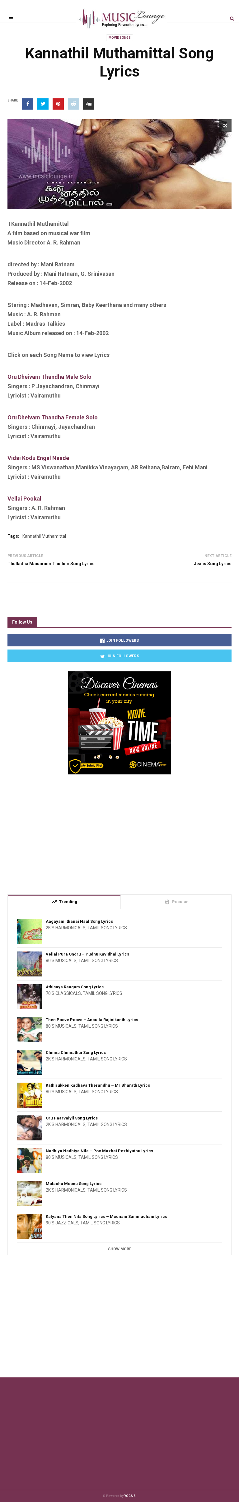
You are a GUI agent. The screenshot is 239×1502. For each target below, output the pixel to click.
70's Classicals (63, 993)
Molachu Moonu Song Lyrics (73, 1183)
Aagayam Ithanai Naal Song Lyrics (79, 921)
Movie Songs (120, 37)
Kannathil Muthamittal (44, 536)
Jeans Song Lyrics (213, 563)
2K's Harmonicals (66, 928)
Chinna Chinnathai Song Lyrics (76, 1052)
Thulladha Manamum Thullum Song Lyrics (51, 563)
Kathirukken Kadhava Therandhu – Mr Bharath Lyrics (98, 1085)
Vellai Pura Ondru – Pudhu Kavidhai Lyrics (87, 954)
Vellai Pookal (24, 498)
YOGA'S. (130, 1496)
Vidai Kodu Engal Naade (38, 458)
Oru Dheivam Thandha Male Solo (49, 376)
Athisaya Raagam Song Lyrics (75, 987)
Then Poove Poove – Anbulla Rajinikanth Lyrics (92, 1019)
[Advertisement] (119, 832)
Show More (119, 1249)
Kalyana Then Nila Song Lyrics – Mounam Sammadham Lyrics (106, 1216)
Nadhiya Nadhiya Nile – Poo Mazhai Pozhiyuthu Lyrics (99, 1151)
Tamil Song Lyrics (107, 928)
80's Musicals (61, 960)
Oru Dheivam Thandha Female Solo (52, 417)
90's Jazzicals (62, 1223)
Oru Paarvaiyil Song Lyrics (72, 1118)
